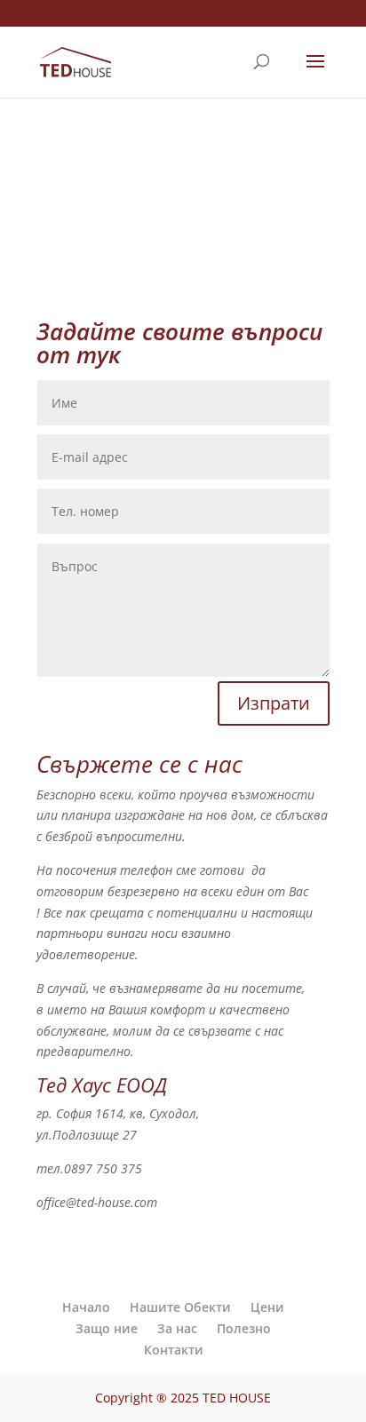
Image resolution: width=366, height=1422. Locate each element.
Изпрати (273, 703)
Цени (267, 1307)
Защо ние (107, 1328)
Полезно (244, 1328)
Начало (86, 1307)
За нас (177, 1328)
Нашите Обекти (180, 1307)
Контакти (173, 1349)
